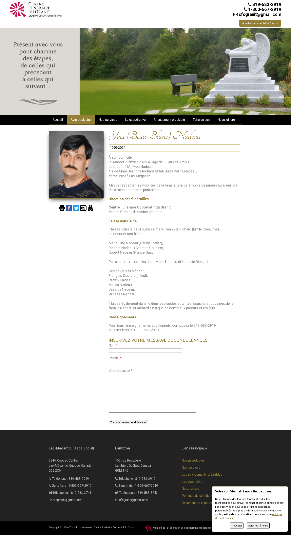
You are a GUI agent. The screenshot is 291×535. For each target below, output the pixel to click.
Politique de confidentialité (200, 496)
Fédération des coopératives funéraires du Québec (196, 527)
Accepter (237, 525)
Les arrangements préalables (202, 474)
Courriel (115, 358)
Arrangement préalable (169, 120)
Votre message (120, 371)
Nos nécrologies (193, 460)
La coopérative (135, 120)
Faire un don (201, 120)
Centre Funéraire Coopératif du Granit (114, 527)
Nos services (108, 120)
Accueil (58, 120)
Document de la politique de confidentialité (211, 503)
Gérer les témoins (258, 525)
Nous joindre (226, 120)
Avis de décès (81, 120)
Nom (113, 345)
